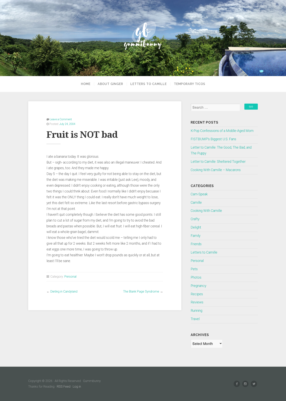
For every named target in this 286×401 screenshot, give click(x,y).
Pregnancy (198, 286)
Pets (194, 269)
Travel (195, 319)
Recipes (197, 294)
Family (195, 236)
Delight (196, 227)
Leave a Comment (61, 119)
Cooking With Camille (206, 211)
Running (196, 311)
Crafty (195, 219)
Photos (196, 277)
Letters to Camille (148, 84)
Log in (77, 386)
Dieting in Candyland (63, 291)
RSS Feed (63, 386)
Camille (196, 202)
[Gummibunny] (143, 38)
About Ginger (110, 84)
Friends (196, 244)
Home (85, 84)
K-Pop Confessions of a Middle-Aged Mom (222, 131)
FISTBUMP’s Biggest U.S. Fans (213, 139)
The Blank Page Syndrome (141, 291)
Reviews (197, 302)
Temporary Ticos (189, 84)
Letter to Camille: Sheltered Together (218, 162)
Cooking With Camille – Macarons (216, 170)
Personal (70, 276)
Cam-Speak (199, 194)
